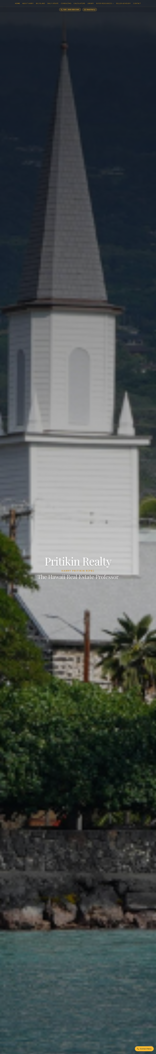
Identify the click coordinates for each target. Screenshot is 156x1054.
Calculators (79, 3)
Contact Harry (145, 1049)
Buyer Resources (104, 3)
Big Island (40, 3)
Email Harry (91, 10)
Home (17, 3)
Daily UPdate (53, 3)
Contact (137, 3)
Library (90, 3)
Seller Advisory (123, 3)
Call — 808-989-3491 (71, 10)
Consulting (66, 3)
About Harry (28, 3)
